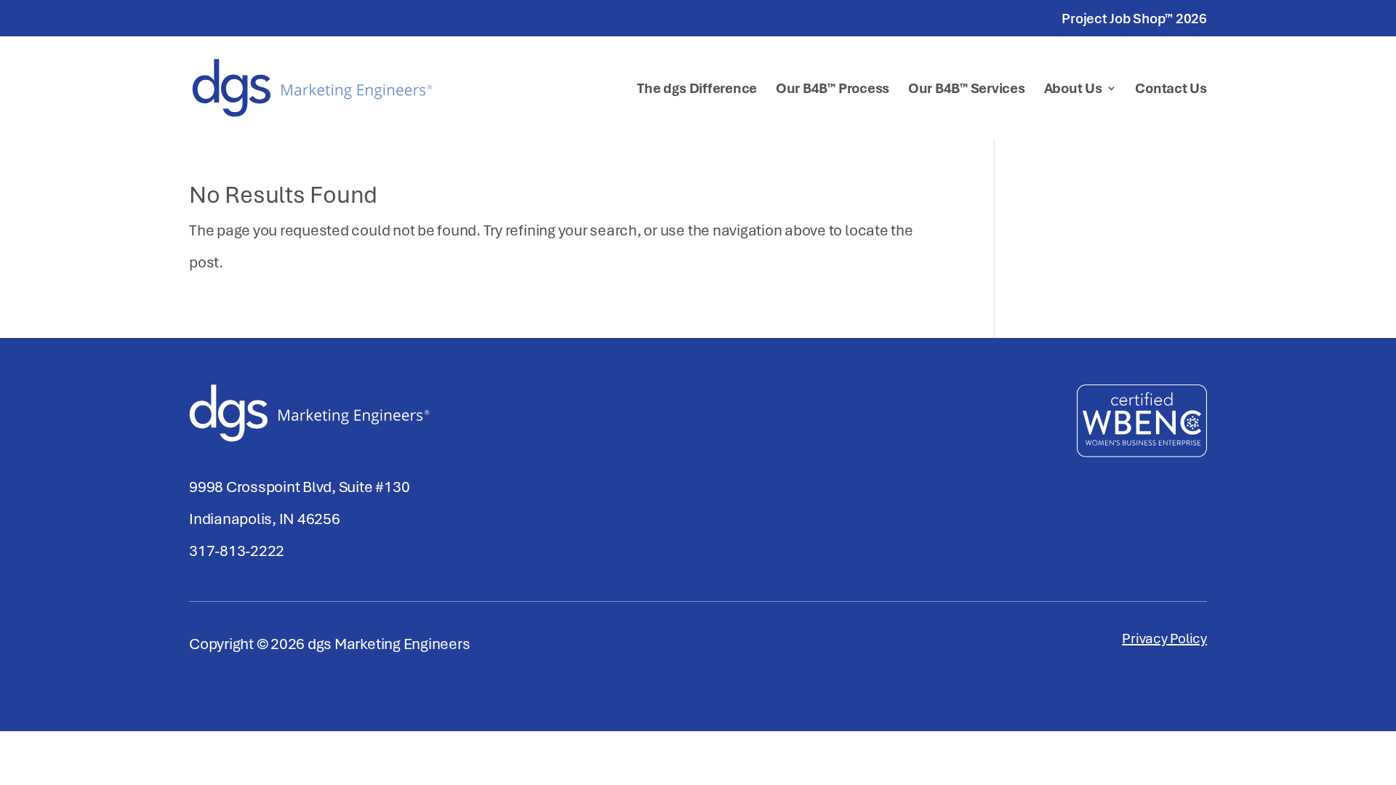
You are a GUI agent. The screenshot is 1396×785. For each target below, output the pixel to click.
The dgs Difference (697, 90)
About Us (1073, 90)
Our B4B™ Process (832, 90)
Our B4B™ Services (966, 90)
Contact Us (1171, 90)
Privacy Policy (1164, 640)
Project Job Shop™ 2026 (1134, 19)
